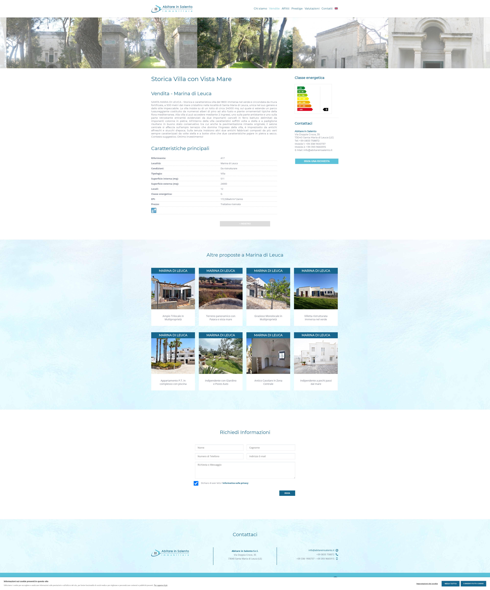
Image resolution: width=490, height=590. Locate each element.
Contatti (327, 8)
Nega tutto (451, 584)
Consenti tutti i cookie (473, 584)
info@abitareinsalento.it (317, 150)
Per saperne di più (160, 585)
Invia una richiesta (317, 161)
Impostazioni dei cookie (427, 584)
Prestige (297, 8)
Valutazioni (312, 8)
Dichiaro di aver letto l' (224, 483)
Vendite (274, 8)
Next (488, 58)
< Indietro (245, 223)
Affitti (285, 8)
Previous (2, 58)
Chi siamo (260, 8)
